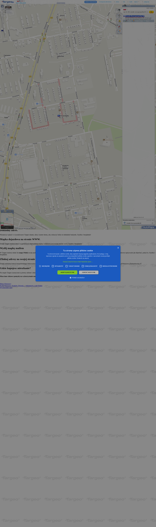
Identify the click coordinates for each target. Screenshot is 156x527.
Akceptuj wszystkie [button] (67, 272)
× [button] (118, 248)
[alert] (78, 263)
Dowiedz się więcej (83, 258)
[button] (78, 262)
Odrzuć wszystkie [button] (88, 272)
